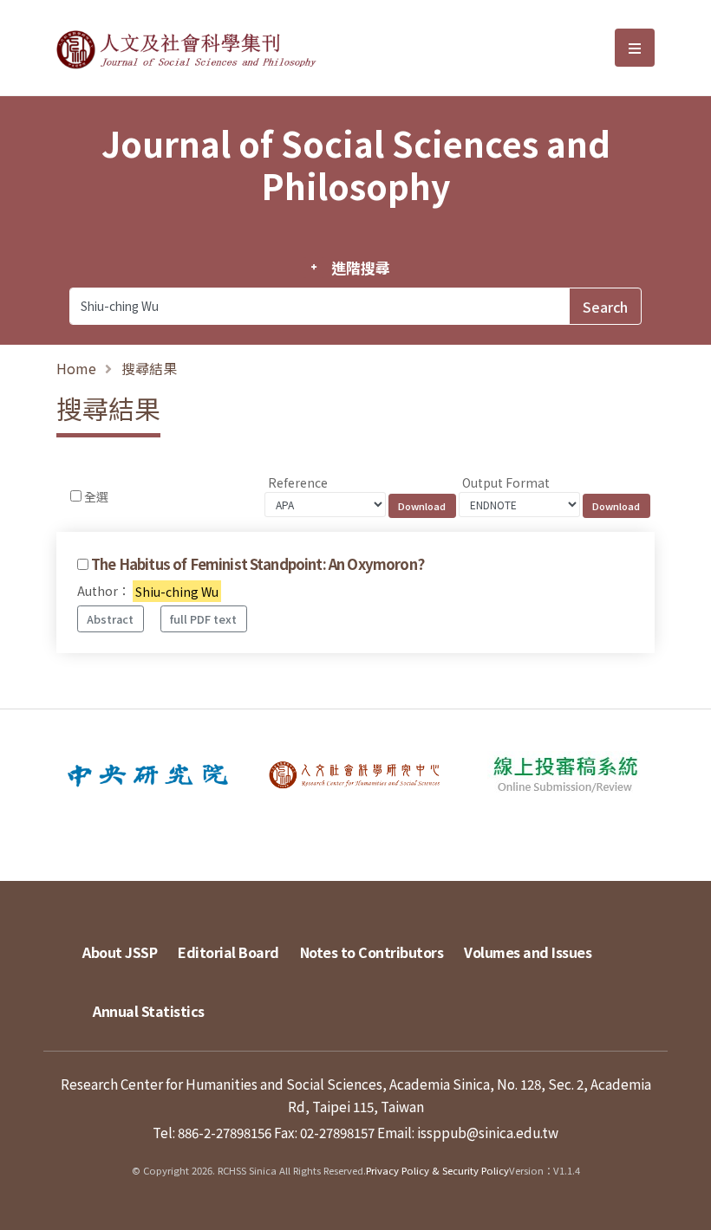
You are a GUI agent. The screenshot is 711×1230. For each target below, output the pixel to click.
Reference (298, 482)
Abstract (110, 619)
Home (76, 368)
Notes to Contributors (372, 952)
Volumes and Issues (527, 952)
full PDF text (203, 619)
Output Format (506, 482)
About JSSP (119, 952)
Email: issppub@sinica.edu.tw (467, 1132)
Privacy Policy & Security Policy (437, 1170)
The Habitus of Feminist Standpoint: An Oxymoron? (257, 564)
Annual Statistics (149, 1010)
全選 (96, 496)
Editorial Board (228, 952)
